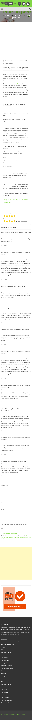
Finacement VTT (5, 703)
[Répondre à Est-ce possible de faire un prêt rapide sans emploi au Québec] (1, 356)
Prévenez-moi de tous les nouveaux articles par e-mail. (14, 531)
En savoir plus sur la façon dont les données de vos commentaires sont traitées (16, 537)
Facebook (3, 673)
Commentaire (4, 485)
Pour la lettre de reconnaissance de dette (13, 210)
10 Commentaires (9, 63)
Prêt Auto (3, 649)
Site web (3, 516)
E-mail (3, 509)
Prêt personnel (4, 657)
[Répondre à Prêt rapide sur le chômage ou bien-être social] (1, 464)
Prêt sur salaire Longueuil (7, 644)
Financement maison (6, 652)
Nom (2, 503)
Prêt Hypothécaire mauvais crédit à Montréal (12, 676)
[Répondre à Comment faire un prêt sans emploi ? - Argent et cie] (1, 332)
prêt (17, 83)
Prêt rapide (4, 655)
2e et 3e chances (5, 687)
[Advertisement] (16, 41)
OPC (18, 634)
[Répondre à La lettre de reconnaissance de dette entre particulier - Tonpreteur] (1, 442)
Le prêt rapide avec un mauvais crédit (10, 642)
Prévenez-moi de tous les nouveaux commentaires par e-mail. (15, 525)
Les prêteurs (4, 639)
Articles (3, 647)
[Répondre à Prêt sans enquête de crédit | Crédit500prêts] (1, 289)
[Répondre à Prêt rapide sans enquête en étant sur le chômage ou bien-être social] (1, 390)
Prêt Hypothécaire (5, 663)
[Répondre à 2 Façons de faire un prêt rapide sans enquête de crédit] (1, 235)
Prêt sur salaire (5, 660)
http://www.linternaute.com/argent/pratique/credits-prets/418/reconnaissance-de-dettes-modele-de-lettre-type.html (16, 201)
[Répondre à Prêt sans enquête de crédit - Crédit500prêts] (1, 311)
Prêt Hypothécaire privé (7, 668)
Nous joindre (4, 670)
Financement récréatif (6, 665)
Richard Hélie (9, 60)
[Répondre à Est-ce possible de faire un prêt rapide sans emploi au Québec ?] (1, 257)
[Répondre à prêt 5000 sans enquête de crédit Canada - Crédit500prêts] (1, 413)
